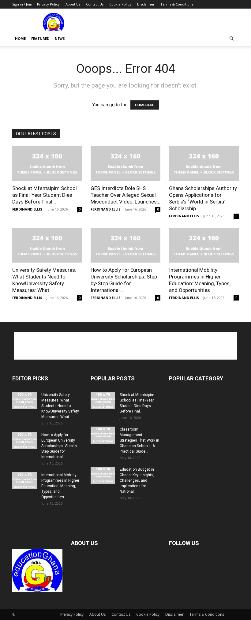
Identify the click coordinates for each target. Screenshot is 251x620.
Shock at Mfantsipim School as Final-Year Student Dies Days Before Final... (44, 195)
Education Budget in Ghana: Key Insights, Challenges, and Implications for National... (137, 480)
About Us (73, 4)
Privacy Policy (48, 4)
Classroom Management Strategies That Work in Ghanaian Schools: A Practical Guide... (139, 440)
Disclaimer (146, 4)
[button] (231, 39)
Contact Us (94, 4)
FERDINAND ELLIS (27, 209)
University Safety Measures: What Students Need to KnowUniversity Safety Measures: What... (60, 406)
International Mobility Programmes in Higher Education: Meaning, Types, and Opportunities (60, 486)
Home (20, 38)
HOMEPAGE (144, 105)
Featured (40, 38)
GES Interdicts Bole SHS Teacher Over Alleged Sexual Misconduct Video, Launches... (125, 195)
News (60, 38)
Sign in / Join (22, 4)
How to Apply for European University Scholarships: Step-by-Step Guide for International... (59, 446)
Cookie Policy (120, 4)
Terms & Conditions (176, 4)
